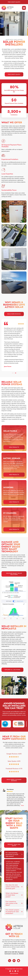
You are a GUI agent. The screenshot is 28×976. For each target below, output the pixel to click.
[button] (24, 8)
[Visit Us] (14, 962)
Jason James (10, 789)
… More (9, 807)
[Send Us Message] (18, 962)
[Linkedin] (15, 973)
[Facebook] (10, 973)
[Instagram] (18, 973)
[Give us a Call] (9, 962)
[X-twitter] (12, 973)
